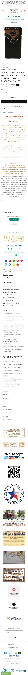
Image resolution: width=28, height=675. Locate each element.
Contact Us (6, 673)
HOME (4, 406)
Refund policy (23, 658)
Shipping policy (22, 661)
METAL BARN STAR (7, 409)
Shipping (2, 86)
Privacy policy (7, 661)
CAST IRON (5, 416)
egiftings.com (7, 343)
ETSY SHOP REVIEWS (8, 300)
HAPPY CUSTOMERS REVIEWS (10, 423)
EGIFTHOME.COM (8, 658)
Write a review (14, 219)
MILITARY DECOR (7, 419)
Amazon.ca (18, 370)
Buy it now (14, 101)
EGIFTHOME (15, 386)
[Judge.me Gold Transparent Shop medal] (7, 239)
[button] (3, 11)
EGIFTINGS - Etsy (13, 361)
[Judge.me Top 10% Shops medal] (21, 239)
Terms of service (14, 661)
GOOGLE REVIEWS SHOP (9, 297)
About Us (5, 391)
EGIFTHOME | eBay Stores (15, 364)
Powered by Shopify (15, 658)
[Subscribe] (21, 632)
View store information (8, 112)
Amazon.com (16, 367)
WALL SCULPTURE (7, 413)
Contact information (15, 663)
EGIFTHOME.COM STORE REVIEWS (11, 286)
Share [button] (4, 201)
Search (4, 402)
